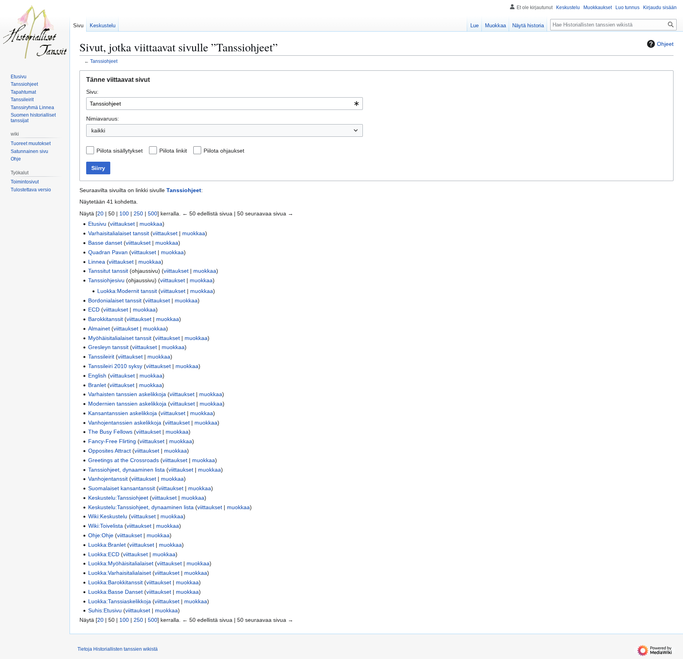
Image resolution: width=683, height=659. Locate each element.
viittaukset (122, 224)
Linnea (96, 262)
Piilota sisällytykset (119, 150)
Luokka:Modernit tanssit (127, 291)
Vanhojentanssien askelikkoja (124, 422)
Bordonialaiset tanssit (115, 300)
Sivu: (92, 92)
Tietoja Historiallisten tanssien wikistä (117, 649)
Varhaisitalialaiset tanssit (118, 233)
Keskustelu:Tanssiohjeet (118, 498)
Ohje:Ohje (100, 535)
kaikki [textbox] (98, 130)
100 (124, 213)
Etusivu (97, 224)
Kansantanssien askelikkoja (122, 413)
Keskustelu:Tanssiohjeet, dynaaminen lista (141, 507)
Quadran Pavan (108, 252)
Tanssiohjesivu (106, 280)
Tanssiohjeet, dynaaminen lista (126, 469)
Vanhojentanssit (108, 479)
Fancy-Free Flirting (112, 441)
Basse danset (105, 243)
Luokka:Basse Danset (115, 592)
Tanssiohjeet (103, 61)
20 (100, 213)
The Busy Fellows (110, 432)
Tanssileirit (101, 356)
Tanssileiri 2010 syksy (115, 366)
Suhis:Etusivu (105, 610)
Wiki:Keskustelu (107, 516)
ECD (94, 309)
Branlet (97, 385)
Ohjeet (665, 44)
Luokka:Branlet (107, 545)
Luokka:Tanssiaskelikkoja (119, 601)
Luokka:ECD (103, 554)
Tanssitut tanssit (108, 271)
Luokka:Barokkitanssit (115, 582)
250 (138, 213)
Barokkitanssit (105, 319)
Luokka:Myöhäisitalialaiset (120, 563)
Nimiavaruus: (102, 118)
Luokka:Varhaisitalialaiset (119, 573)
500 (152, 213)
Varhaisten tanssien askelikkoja (127, 394)
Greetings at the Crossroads (123, 460)
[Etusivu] (34, 31)
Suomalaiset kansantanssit (121, 488)
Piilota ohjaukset (224, 150)
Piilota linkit (173, 150)
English (97, 375)
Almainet (99, 328)
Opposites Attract (109, 451)
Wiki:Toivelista (105, 526)
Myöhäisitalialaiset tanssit (119, 338)
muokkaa (151, 224)
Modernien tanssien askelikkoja (127, 403)
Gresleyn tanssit (108, 347)
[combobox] (224, 103)
